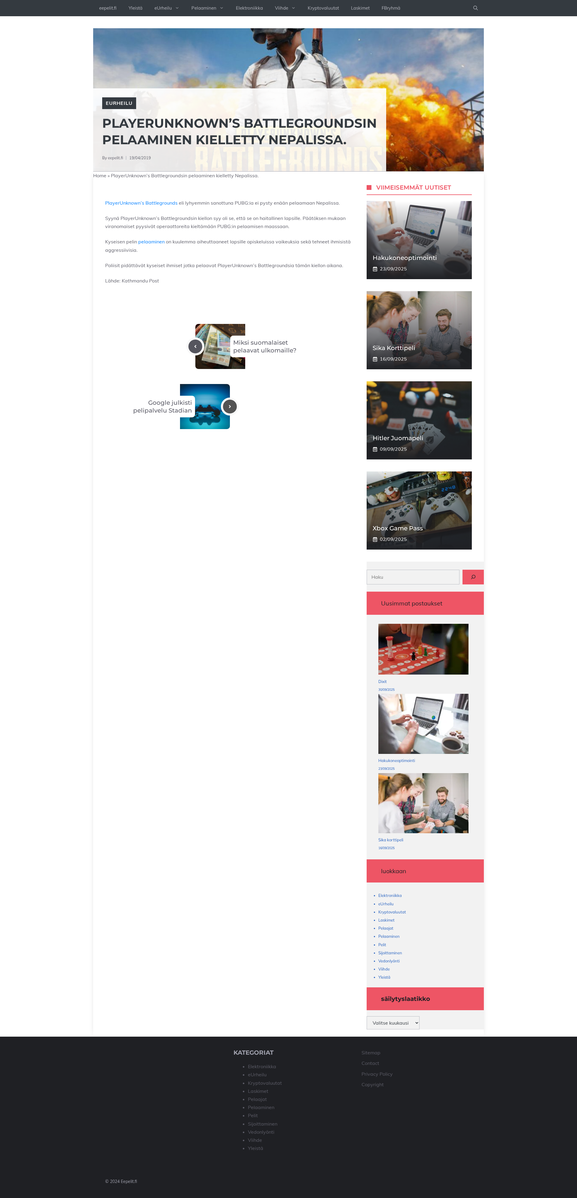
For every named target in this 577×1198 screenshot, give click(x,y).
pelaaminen (151, 242)
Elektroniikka (249, 8)
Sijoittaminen (390, 952)
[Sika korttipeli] (423, 804)
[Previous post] (195, 346)
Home (99, 175)
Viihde (281, 8)
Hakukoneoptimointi (405, 257)
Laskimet (360, 8)
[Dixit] (423, 650)
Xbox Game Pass (398, 528)
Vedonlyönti (389, 961)
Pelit (382, 944)
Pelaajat (385, 928)
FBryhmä (391, 8)
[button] (475, 8)
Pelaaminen (203, 8)
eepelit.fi (108, 8)
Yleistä (135, 8)
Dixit (382, 681)
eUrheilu (163, 8)
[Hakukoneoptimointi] (423, 725)
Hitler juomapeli (398, 438)
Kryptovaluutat (323, 8)
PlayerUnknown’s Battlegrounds (141, 203)
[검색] (473, 577)
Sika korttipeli (394, 348)
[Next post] (230, 407)
